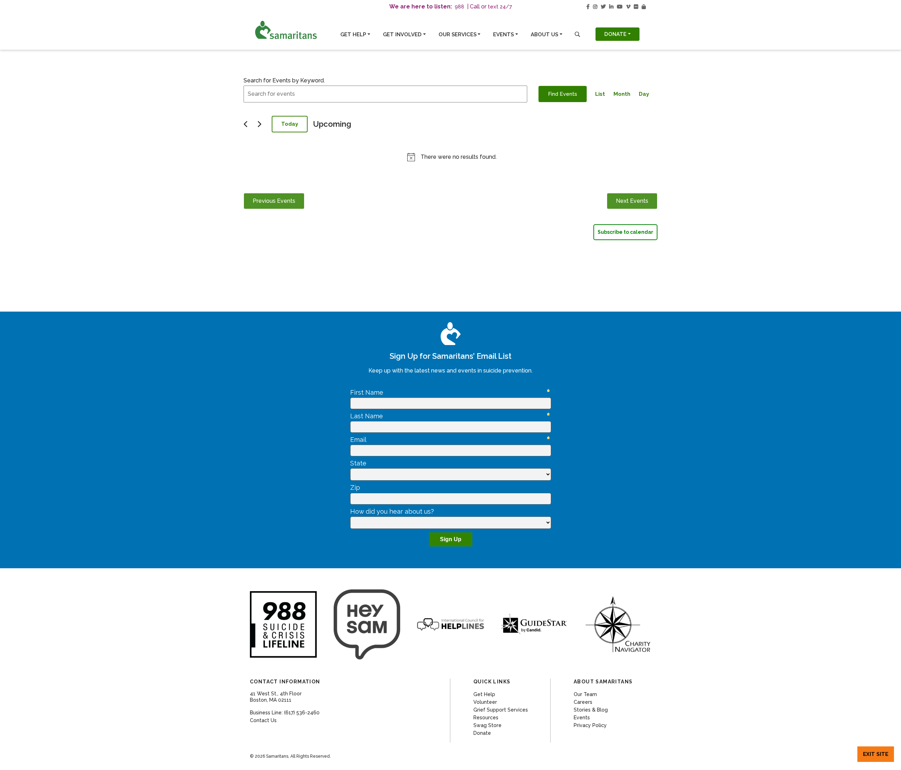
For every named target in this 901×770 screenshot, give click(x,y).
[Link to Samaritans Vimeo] (628, 7)
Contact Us (263, 720)
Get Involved (402, 34)
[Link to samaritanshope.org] (293, 30)
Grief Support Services (500, 710)
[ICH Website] (283, 624)
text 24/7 (500, 7)
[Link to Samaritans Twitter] (603, 7)
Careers (583, 702)
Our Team (585, 694)
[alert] (452, 157)
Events (503, 34)
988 (459, 7)
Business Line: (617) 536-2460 (285, 712)
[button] (577, 34)
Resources (485, 717)
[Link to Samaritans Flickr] (636, 7)
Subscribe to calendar (625, 232)
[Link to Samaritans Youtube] (620, 7)
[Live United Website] (367, 624)
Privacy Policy (590, 725)
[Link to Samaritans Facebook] (588, 7)
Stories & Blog (591, 710)
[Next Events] (260, 124)
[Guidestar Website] (534, 624)
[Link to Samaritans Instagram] (595, 7)
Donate (615, 34)
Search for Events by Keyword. (284, 80)
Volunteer (485, 702)
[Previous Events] (245, 124)
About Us (544, 34)
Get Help (353, 34)
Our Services (458, 34)
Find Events (562, 94)
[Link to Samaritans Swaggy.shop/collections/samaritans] (644, 7)
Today (289, 124)
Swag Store (487, 725)
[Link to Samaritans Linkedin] (611, 7)
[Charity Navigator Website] (617, 624)
